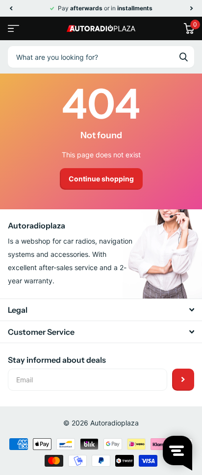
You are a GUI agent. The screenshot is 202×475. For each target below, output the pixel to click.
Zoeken (183, 57)
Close (101, 310)
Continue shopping (101, 179)
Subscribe (183, 380)
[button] (11, 8)
